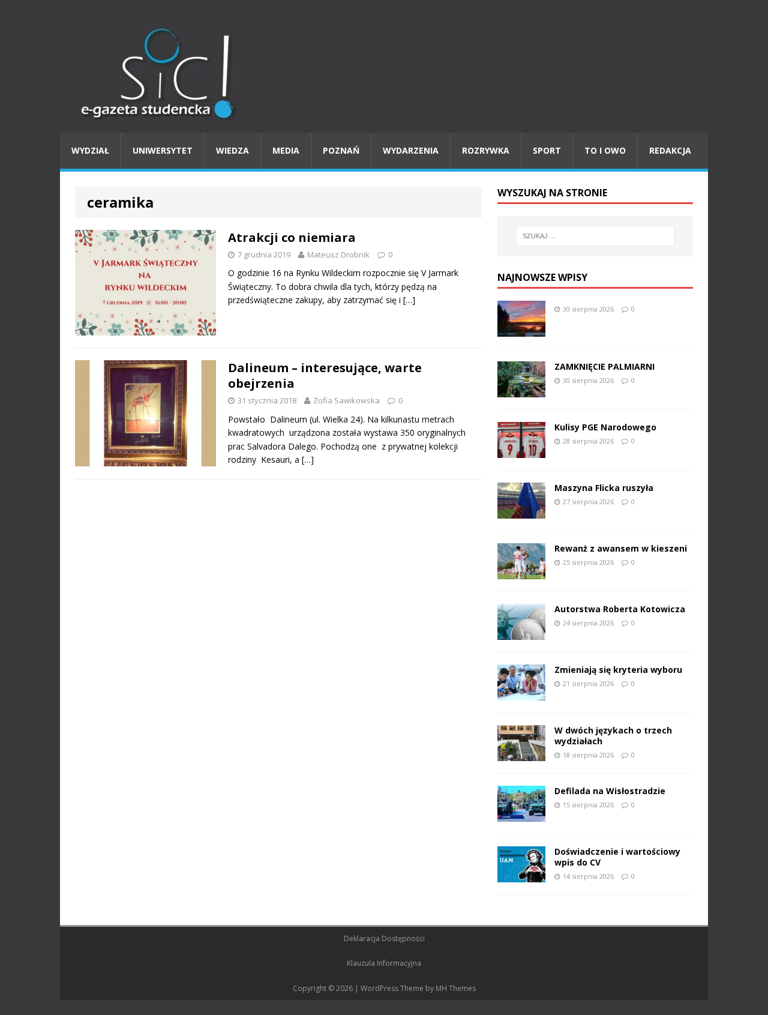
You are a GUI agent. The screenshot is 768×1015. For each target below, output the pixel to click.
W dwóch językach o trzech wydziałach (613, 735)
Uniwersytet (163, 150)
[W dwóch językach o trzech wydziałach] (521, 753)
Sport (547, 150)
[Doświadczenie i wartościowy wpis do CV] (521, 875)
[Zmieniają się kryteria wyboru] (521, 693)
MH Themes (456, 988)
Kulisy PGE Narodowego (605, 427)
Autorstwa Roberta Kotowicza (619, 609)
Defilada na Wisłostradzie (609, 791)
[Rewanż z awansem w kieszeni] (521, 571)
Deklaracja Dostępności (384, 938)
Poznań (341, 150)
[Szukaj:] (595, 236)
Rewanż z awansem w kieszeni (620, 548)
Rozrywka (485, 150)
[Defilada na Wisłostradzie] (521, 814)
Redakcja (670, 150)
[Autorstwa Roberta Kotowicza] (521, 632)
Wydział (90, 150)
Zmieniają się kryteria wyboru (618, 669)
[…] (409, 300)
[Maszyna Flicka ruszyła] (521, 511)
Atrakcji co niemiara (292, 237)
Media (285, 150)
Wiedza (232, 150)
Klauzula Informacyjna (384, 963)
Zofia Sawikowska (346, 400)
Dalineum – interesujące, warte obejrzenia (325, 375)
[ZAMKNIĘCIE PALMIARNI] (521, 390)
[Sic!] (384, 74)
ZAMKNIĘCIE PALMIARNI (604, 366)
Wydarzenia (411, 150)
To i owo (605, 150)
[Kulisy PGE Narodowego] (521, 450)
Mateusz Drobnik (338, 254)
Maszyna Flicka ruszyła (603, 487)
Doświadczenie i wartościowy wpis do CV (617, 857)
